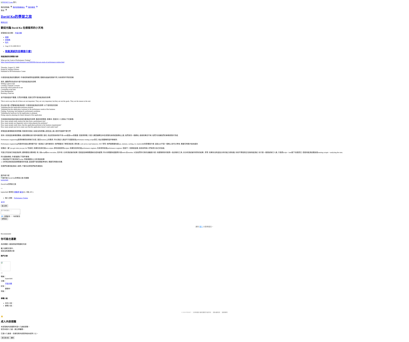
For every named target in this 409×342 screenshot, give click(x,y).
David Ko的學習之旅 (16, 16)
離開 (12, 338)
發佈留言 (4, 219)
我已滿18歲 (5, 338)
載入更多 (4, 206)
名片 (7, 42)
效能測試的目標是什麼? (18, 51)
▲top (3, 202)
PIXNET (188, 312)
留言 (21, 192)
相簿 (7, 37)
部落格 (7, 40)
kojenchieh (4, 180)
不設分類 (18, 33)
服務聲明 (225, 312)
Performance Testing (21, 198)
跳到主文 (4, 22)
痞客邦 (16, 192)
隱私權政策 (216, 312)
